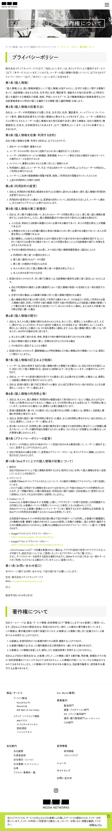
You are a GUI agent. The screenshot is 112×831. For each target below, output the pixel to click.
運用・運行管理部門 (82, 718)
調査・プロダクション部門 (76, 710)
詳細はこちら (95, 825)
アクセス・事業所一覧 (25, 773)
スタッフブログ (71, 755)
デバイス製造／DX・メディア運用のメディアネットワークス (31, 47)
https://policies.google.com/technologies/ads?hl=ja (37, 545)
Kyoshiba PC (24, 703)
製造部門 (69, 706)
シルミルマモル (24, 732)
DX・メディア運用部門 (75, 714)
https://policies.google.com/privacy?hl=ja (32, 537)
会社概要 (18, 751)
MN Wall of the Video (28, 710)
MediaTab (22, 706)
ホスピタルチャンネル (27, 725)
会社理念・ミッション (24, 760)
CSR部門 (68, 723)
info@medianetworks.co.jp (27, 581)
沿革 (16, 768)
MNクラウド (22, 721)
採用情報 (69, 751)
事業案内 (62, 700)
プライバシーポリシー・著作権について (77, 47)
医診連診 (22, 728)
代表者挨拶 (20, 755)
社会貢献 (26, 764)
